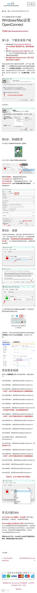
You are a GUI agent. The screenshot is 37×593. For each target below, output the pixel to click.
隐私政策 (18, 589)
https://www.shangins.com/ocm (18, 31)
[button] (5, 590)
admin (19, 17)
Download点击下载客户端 (23, 44)
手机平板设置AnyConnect (27, 558)
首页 (5, 11)
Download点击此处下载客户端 (21, 51)
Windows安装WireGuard (7, 559)
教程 (9, 11)
